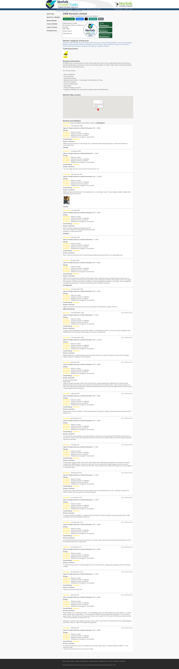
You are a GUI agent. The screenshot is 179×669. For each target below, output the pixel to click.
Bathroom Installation (86, 44)
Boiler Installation (74, 42)
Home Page (50, 14)
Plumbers (66, 42)
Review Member (52, 20)
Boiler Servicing (94, 42)
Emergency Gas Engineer (88, 46)
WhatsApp (93, 19)
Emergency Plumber (103, 46)
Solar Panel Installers (74, 46)
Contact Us (116, 661)
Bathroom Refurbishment (71, 44)
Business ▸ (105, 35)
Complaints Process (80, 9)
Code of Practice (52, 27)
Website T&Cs (103, 661)
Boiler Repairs (85, 42)
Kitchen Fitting (97, 44)
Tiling (104, 44)
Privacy (110, 661)
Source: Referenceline (126, 312)
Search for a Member (53, 17)
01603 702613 (67, 31)
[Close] (101, 101)
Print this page (119, 9)
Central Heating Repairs (125, 42)
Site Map (122, 661)
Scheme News (83, 661)
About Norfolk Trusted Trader (65, 9)
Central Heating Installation (108, 42)
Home (64, 661)
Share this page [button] (69, 19)
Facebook (80, 19)
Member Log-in (128, 9)
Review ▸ (104, 30)
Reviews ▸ (104, 24)
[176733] (65, 54)
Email (101, 19)
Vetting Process (52, 30)
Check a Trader (75, 661)
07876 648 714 (67, 33)
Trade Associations (94, 661)
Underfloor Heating (113, 44)
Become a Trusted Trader (94, 9)
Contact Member (52, 24)
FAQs (68, 661)
